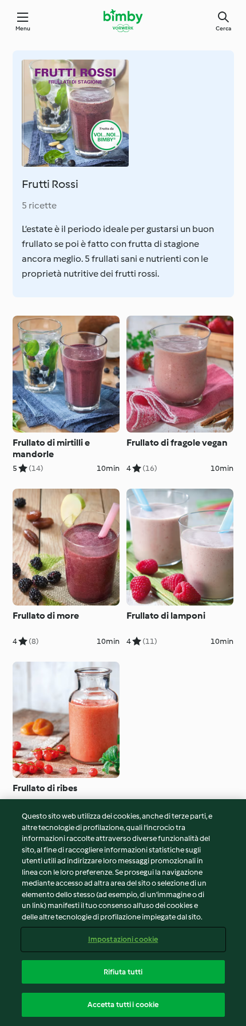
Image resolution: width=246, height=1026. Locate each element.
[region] (123, 912)
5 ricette (39, 205)
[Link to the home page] (122, 20)
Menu (23, 28)
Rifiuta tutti (123, 972)
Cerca (223, 28)
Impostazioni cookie (123, 939)
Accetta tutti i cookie (123, 1004)
